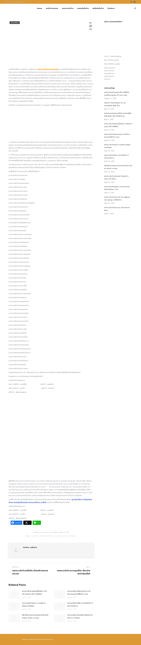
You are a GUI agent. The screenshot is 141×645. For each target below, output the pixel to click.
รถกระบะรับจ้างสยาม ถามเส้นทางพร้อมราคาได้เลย (34, 604)
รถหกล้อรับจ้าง (109, 73)
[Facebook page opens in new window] (131, 2)
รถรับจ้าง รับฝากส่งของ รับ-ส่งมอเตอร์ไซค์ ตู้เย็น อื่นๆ (115, 104)
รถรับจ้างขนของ (72, 536)
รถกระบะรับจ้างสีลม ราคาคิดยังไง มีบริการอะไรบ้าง (80, 604)
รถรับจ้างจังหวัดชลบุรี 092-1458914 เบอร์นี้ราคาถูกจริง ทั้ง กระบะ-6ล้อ (116, 93)
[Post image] (14, 594)
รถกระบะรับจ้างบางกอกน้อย (46, 536)
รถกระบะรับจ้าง (15, 22)
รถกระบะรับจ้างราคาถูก (60, 536)
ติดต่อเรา (107, 79)
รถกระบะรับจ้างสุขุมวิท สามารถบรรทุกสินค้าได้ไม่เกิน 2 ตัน (117, 188)
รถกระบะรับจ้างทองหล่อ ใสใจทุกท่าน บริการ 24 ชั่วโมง (80, 616)
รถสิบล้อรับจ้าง (109, 76)
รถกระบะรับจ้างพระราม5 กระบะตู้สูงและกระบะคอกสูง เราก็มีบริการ (117, 198)
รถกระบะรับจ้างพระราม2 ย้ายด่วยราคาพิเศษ (117, 208)
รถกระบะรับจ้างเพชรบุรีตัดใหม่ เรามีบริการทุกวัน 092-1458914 (34, 592)
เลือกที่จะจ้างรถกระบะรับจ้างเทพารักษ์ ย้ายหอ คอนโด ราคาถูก (35, 616)
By (54, 532)
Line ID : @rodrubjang (112, 56)
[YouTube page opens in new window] (134, 2)
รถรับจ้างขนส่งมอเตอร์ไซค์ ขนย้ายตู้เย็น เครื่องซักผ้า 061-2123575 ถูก (117, 114)
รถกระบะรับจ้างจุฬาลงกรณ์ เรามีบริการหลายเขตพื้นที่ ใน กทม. (78, 592)
